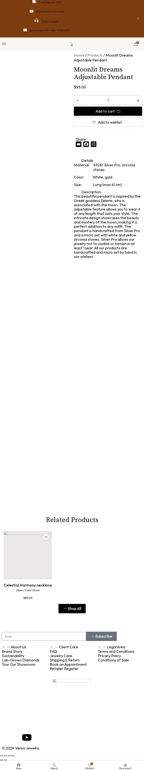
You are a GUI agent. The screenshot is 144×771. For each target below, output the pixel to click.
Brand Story (12, 651)
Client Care (68, 647)
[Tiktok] (80, 151)
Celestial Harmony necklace (28, 585)
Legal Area (116, 647)
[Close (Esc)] (1, 755)
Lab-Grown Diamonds (21, 660)
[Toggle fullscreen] (9, 755)
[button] (108, 160)
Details (87, 160)
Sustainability (13, 655)
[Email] (79, 144)
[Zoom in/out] (12, 755)
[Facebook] (87, 144)
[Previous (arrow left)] (1, 760)
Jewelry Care (61, 655)
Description (91, 192)
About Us (18, 647)
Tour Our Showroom (18, 664)
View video (55, 488)
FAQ (53, 651)
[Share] (5, 755)
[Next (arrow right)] (5, 760)
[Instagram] (94, 144)
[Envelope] (6, 737)
